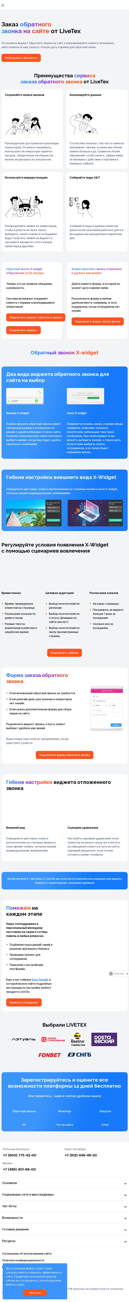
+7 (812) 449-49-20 (80, 1155)
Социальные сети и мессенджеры (28, 1194)
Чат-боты (9, 1206)
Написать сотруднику (24, 1002)
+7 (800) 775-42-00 (19, 1155)
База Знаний (40, 979)
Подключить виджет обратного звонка (36, 317)
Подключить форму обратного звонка (64, 755)
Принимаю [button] (35, 1292)
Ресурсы (8, 1241)
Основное (9, 1183)
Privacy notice (119, 974)
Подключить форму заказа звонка (97, 321)
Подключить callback (65, 652)
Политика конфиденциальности (23, 1260)
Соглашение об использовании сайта (27, 1253)
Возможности (12, 1217)
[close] (127, 973)
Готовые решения (15, 1229)
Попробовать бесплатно (21, 58)
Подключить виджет (23, 330)
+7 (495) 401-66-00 (19, 1169)
